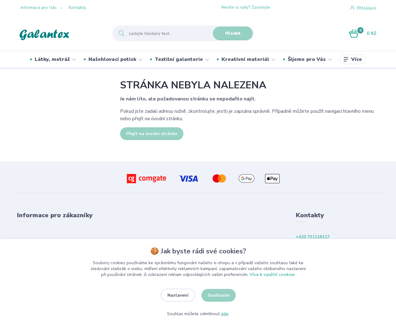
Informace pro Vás (39, 8)
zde (224, 314)
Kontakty (77, 8)
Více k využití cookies (272, 274)
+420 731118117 (295, 7)
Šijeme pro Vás (307, 59)
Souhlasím (219, 295)
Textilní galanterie (179, 59)
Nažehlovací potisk (112, 59)
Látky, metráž (52, 59)
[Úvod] (59, 33)
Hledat (233, 33)
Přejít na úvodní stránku (151, 134)
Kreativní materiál (245, 59)
